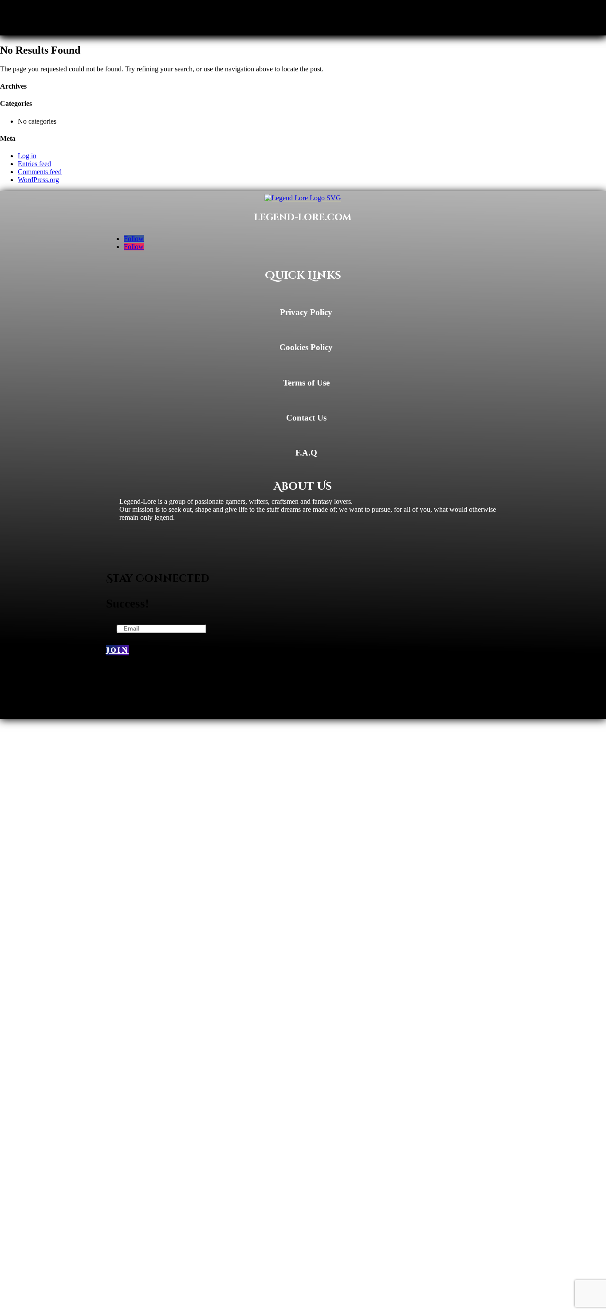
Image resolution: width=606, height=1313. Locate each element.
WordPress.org (38, 179)
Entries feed (34, 164)
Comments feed (40, 171)
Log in (27, 156)
